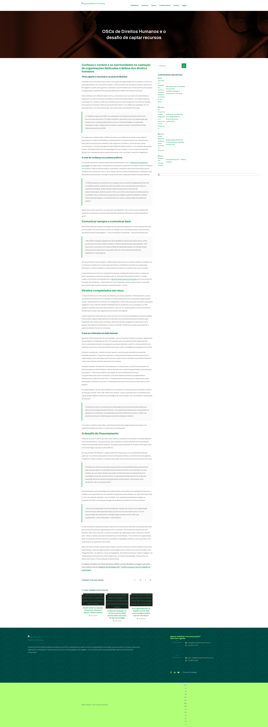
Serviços (145, 5)
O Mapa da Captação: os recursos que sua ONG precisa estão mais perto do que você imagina (117, 614)
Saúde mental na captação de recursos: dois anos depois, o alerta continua (93, 610)
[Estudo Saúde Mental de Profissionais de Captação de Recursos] (161, 142)
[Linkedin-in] (175, 672)
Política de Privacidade (189, 672)
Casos (153, 5)
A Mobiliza (135, 5)
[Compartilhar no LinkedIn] (140, 580)
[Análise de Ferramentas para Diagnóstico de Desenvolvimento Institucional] (161, 118)
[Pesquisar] (184, 65)
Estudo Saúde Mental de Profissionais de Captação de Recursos (175, 142)
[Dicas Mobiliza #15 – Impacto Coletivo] (161, 161)
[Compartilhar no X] (145, 580)
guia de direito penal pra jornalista (124, 279)
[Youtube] (178, 672)
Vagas (184, 5)
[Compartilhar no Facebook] (150, 580)
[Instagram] (171, 672)
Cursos (176, 5)
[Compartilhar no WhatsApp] (135, 580)
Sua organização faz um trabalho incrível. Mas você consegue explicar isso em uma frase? (141, 612)
